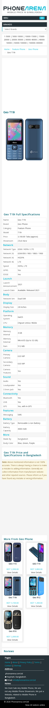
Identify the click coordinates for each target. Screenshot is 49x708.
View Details (12, 572)
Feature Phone (18, 49)
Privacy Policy (26, 662)
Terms (37, 662)
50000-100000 (20, 43)
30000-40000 (31, 39)
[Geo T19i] (24, 139)
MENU (6, 18)
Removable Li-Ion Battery (29, 423)
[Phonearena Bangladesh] (24, 8)
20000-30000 (17, 39)
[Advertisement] (24, 83)
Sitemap (17, 665)
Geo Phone (33, 49)
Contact (8, 665)
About (15, 662)
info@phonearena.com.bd (24, 680)
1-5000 (7, 36)
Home (7, 49)
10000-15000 (31, 36)
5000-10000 (17, 36)
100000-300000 (36, 43)
